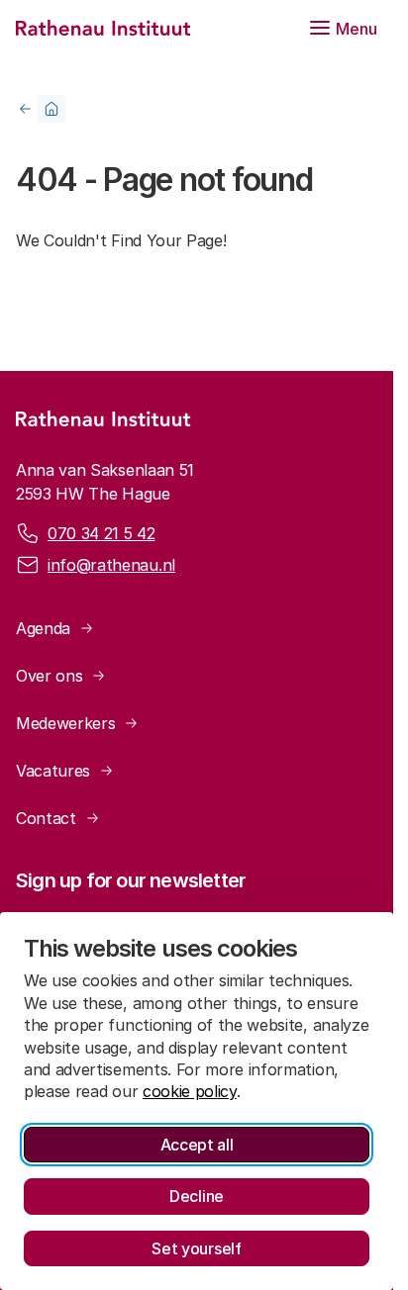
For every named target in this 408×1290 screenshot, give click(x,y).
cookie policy (190, 1091)
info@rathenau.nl (111, 565)
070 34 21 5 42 (101, 533)
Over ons (49, 676)
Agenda (43, 628)
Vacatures (53, 771)
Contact (46, 818)
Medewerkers (65, 723)
